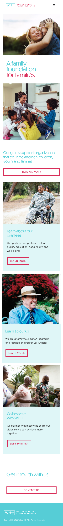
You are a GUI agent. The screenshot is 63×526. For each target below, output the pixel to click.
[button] (54, 5)
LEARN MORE (18, 260)
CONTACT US (31, 490)
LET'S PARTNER (19, 443)
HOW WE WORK (31, 171)
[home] (19, 5)
